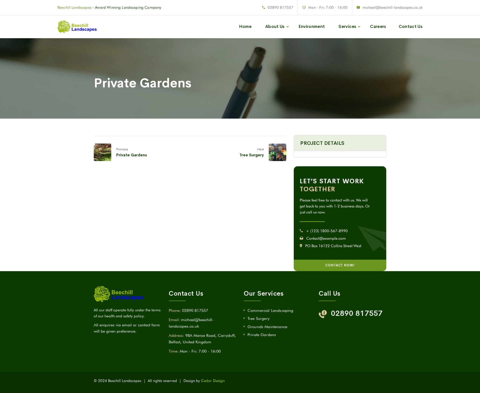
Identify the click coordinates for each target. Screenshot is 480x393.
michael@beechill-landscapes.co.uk (392, 7)
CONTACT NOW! (340, 265)
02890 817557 (280, 7)
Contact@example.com (326, 238)
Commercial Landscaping (271, 310)
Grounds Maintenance (267, 326)
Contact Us (410, 26)
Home (245, 26)
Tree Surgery (252, 155)
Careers (378, 26)
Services (347, 26)
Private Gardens (131, 155)
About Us (275, 26)
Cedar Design (213, 381)
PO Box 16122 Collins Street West (333, 246)
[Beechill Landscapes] (78, 26)
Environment (311, 26)
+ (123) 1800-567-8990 (327, 231)
